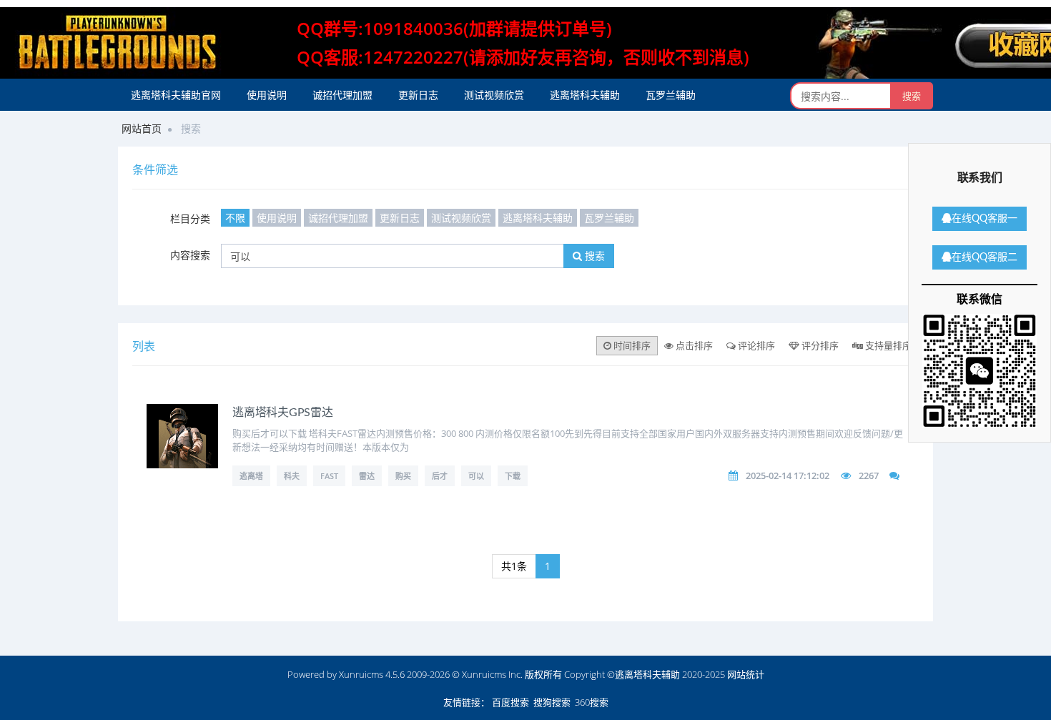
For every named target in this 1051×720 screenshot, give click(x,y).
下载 (512, 475)
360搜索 (591, 702)
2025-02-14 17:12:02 (787, 475)
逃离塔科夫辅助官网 (176, 95)
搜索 (593, 255)
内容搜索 (190, 255)
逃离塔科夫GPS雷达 (282, 412)
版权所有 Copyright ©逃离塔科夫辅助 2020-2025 (625, 674)
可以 (476, 475)
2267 (869, 475)
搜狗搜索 (552, 702)
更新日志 (418, 95)
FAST (329, 475)
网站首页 (142, 128)
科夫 (292, 475)
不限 (235, 218)
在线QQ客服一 (984, 219)
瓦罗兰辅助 (671, 95)
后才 (440, 475)
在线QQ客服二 (984, 257)
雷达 (367, 475)
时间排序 (631, 345)
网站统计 (745, 674)
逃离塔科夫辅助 (585, 95)
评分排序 (819, 345)
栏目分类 (190, 218)
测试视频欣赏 (494, 95)
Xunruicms (361, 674)
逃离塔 (251, 475)
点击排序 (693, 345)
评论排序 (755, 345)
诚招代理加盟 (342, 95)
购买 (403, 475)
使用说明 (267, 95)
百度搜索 (510, 702)
